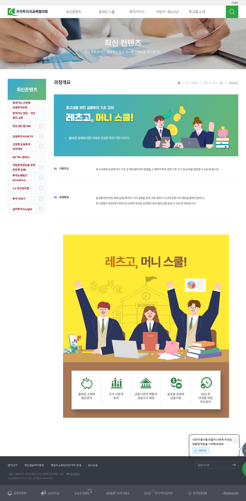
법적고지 (12, 465)
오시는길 (93, 465)
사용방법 (202, 450)
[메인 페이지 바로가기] (179, 82)
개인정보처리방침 (34, 465)
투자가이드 (137, 11)
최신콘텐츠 (73, 11)
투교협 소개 (197, 11)
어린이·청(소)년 (167, 11)
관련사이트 (204, 465)
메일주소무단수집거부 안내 (66, 465)
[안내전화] (74, 474)
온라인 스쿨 (107, 11)
